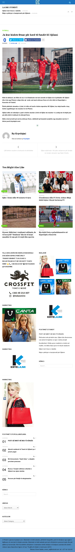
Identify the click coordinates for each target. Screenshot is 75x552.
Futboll (5, 30)
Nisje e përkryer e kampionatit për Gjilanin (16, 13)
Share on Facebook (34, 40)
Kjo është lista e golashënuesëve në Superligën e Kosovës (53, 233)
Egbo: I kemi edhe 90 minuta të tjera (16, 198)
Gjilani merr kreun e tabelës (11, 11)
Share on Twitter (18, 40)
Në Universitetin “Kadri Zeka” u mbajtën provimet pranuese (18, 460)
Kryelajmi (14, 43)
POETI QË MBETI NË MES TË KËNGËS (17, 440)
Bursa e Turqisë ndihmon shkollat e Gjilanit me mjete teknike (17, 470)
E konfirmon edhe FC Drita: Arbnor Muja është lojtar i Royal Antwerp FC (55, 199)
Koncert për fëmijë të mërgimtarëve (16, 478)
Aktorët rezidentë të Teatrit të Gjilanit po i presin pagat (18, 450)
